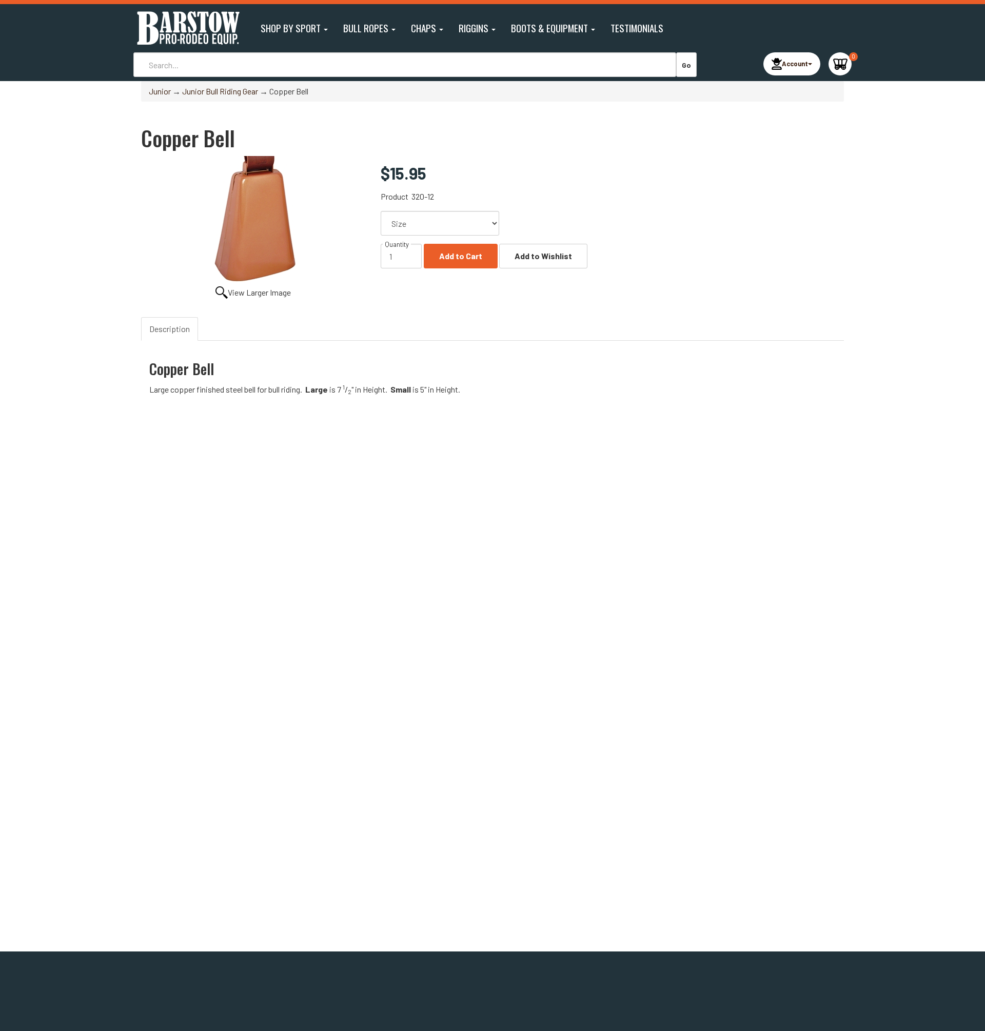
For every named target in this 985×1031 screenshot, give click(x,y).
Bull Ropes (366, 28)
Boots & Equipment (550, 28)
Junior (160, 91)
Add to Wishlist (543, 256)
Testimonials (636, 28)
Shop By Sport (292, 28)
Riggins (474, 28)
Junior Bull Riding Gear (220, 91)
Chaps (424, 28)
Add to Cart (460, 256)
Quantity (397, 244)
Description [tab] (169, 329)
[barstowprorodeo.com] (187, 28)
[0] (840, 63)
